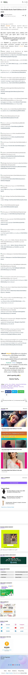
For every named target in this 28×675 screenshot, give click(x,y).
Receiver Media (24, 673)
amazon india (3, 385)
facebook (8, 624)
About (9, 670)
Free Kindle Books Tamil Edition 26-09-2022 (12, 449)
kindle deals (15, 386)
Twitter (15, 391)
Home (2, 7)
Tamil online (21, 386)
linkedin (8, 631)
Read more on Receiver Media (7, 507)
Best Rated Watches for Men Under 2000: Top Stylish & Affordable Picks (16, 491)
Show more (25, 408)
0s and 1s (6, 384)
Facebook (9, 391)
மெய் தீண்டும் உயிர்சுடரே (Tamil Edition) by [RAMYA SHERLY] (13, 110)
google (21, 631)
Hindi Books (3, 577)
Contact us (14, 670)
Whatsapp (22, 391)
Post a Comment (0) (14, 482)
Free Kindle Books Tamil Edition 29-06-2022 (12, 470)
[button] (23, 2)
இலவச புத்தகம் (6, 7)
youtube (22, 627)
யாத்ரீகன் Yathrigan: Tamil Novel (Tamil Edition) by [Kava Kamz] (14, 199)
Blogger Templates (9, 673)
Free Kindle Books (4, 386)
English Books (4, 574)
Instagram (19, 363)
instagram (22, 624)
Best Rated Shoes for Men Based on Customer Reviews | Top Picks (15, 497)
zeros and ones (4, 388)
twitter (8, 627)
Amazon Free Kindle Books (21, 384)
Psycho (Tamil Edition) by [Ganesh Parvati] (9, 117)
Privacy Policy (21, 670)
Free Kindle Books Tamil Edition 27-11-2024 (12, 428)
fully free (10, 386)
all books (13, 384)
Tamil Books (3, 572)
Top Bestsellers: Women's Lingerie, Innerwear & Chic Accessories (16, 503)
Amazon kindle (10, 385)
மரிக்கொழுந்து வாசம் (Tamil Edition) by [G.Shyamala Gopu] (13, 213)
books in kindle (16, 385)
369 (10, 384)
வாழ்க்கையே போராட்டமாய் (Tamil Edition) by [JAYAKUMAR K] (13, 72)
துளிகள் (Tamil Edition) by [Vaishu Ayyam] (9, 206)
